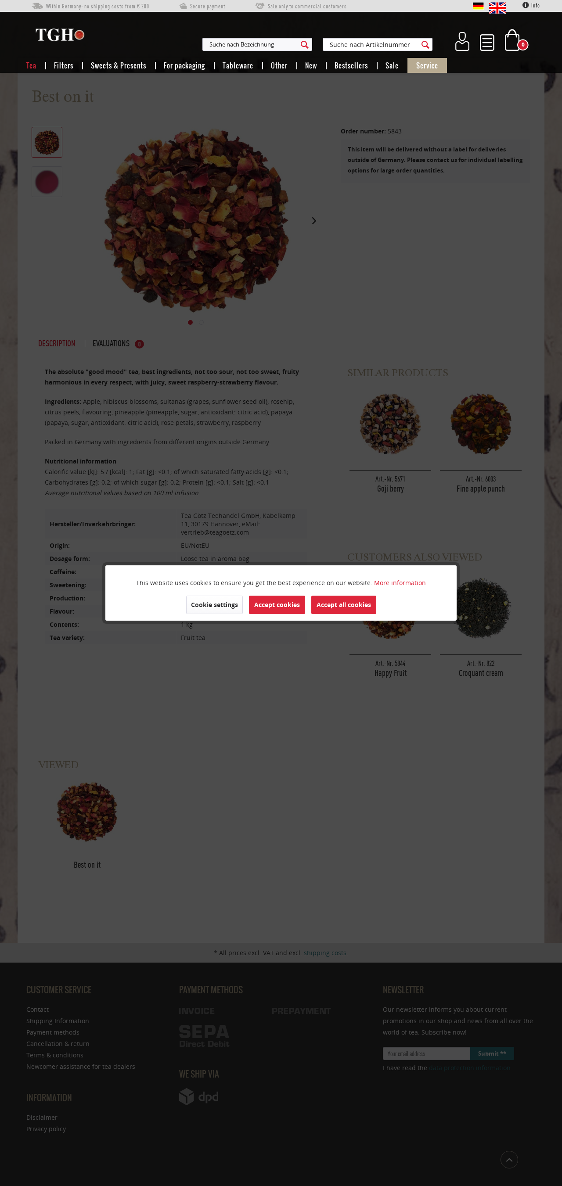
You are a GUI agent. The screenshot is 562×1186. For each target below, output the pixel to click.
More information (400, 583)
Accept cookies (277, 604)
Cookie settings (214, 604)
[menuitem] (300, 44)
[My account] (462, 40)
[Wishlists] (487, 40)
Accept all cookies (344, 604)
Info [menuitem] (535, 5)
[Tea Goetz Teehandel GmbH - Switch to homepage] (60, 37)
